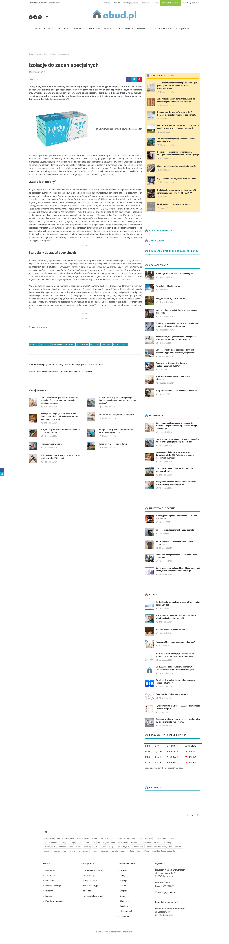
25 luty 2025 (165, 132)
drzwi (79, 843)
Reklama (107, 3)
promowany (83, 851)
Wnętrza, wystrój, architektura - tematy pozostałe (63, 847)
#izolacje (45, 344)
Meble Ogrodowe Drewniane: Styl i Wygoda (174, 274)
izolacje (72, 843)
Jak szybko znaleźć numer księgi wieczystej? (175, 530)
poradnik (157, 838)
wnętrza (106, 843)
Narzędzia (124, 916)
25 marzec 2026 (167, 197)
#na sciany (106, 344)
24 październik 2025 (167, 673)
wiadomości (49, 838)
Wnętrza (123, 891)
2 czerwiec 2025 (167, 105)
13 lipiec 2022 (164, 522)
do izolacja (105, 851)
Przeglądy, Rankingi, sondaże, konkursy (173, 251)
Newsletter (146, 3)
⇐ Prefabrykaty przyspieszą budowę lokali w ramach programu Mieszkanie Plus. (66, 364)
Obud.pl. (105, 932)
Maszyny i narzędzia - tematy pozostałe (159, 851)
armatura (73, 851)
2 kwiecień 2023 (165, 646)
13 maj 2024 (165, 170)
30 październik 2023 (167, 356)
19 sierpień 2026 (109, 418)
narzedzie (157, 843)
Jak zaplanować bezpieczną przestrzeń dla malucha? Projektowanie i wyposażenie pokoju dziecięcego (59, 400)
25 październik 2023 (167, 302)
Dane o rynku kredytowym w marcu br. (172, 694)
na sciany (87, 847)
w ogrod (112, 847)
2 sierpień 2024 (166, 208)
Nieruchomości (126, 911)
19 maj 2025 (164, 609)
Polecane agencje (160, 230)
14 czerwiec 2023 (166, 534)
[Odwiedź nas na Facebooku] (31, 17)
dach (95, 847)
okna (87, 838)
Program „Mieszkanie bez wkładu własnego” (175, 642)
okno (112, 838)
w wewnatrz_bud (135, 843)
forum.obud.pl (89, 875)
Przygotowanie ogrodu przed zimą (171, 298)
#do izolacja (82, 344)
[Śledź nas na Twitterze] (35, 17)
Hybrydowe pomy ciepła (51, 444)
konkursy (147, 843)
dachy (173, 838)
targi (93, 843)
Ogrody (123, 896)
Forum (156, 3)
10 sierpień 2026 (167, 92)
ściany (126, 838)
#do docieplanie (120, 344)
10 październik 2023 (167, 330)
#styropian (95, 344)
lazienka (115, 851)
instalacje (104, 838)
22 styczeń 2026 (165, 726)
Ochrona (123, 886)
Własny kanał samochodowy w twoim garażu (176, 166)
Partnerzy (49, 880)
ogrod (46, 851)
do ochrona (55, 851)
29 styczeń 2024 (167, 182)
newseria (103, 847)
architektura (122, 843)
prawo (119, 838)
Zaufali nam (156, 241)
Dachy (122, 875)
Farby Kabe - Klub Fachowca (168, 286)
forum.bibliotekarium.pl (93, 896)
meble (65, 851)
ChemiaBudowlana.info (170, 3)
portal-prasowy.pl (90, 886)
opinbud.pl (87, 891)
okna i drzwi (69, 838)
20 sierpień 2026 (109, 407)
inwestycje (168, 843)
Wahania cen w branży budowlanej (170, 629)
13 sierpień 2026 (50, 436)
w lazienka (94, 851)
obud (113, 843)
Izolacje (123, 880)
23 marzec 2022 (165, 561)
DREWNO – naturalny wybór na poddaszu (116, 415)
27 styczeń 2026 (167, 145)
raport (122, 851)
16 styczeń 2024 (165, 277)
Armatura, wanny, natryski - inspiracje (168, 847)
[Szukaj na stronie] (47, 17)
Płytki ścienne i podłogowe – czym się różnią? (177, 179)
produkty (95, 838)
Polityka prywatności (130, 3)
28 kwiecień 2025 (166, 698)
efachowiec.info (90, 880)
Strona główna (35, 54)
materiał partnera (50, 843)
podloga (130, 851)
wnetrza (80, 838)
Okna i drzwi (125, 901)
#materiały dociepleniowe (63, 344)
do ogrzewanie (137, 847)
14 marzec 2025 (167, 158)
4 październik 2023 (166, 383)
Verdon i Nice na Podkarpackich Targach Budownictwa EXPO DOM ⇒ (60, 371)
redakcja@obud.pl (192, 3)
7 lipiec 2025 (164, 712)
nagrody (148, 838)
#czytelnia (34, 344)
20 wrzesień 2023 (166, 633)
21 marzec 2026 (167, 119)
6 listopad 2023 (165, 370)
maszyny (63, 843)
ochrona (148, 847)
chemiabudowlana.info (92, 870)
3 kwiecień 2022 (165, 574)
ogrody (166, 838)
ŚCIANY (123, 870)
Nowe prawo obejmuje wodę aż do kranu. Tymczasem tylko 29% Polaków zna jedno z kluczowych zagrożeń (59, 416)
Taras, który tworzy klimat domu (113, 444)
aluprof (139, 851)
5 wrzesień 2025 (165, 660)
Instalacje (124, 906)
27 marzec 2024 (165, 687)
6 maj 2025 (163, 290)
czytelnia (59, 838)
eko (98, 843)
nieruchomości (137, 838)
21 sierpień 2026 (50, 407)
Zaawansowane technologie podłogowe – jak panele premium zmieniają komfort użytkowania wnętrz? (177, 85)
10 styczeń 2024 (165, 343)
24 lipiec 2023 (164, 394)
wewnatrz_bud (123, 847)
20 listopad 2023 (165, 548)
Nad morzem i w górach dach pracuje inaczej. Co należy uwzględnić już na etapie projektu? (117, 400)
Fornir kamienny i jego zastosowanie (173, 204)
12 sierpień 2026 (109, 436)
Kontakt (117, 3)
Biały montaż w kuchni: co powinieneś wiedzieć (176, 391)
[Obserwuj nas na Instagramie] (40, 17)
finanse (86, 843)
